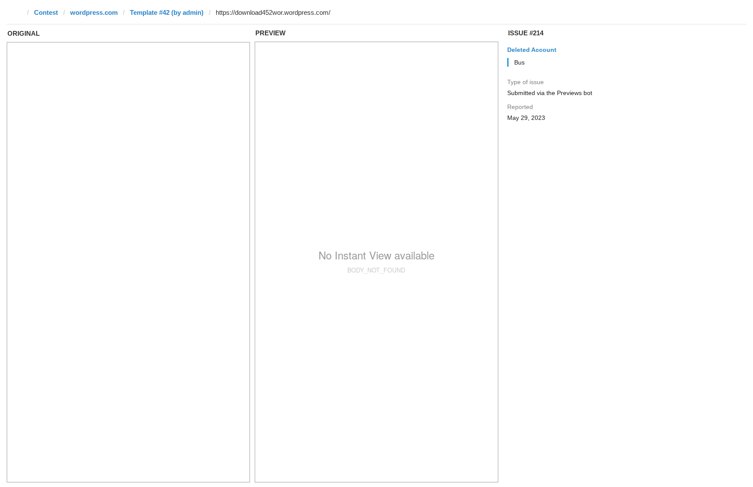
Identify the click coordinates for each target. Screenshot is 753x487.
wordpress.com (94, 12)
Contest (46, 12)
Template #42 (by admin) (167, 12)
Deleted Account (531, 49)
